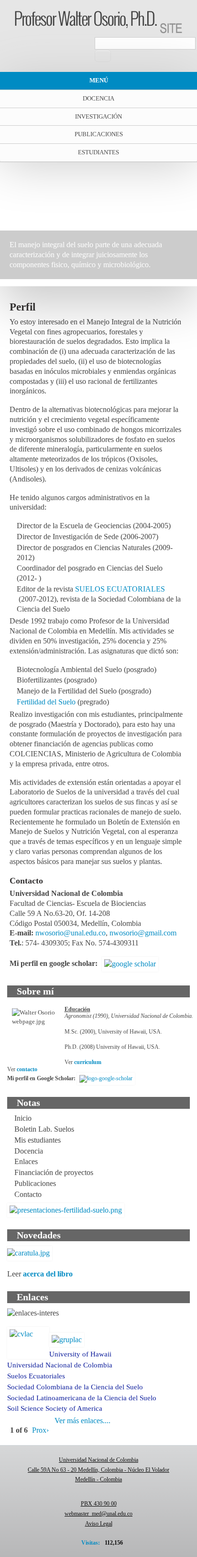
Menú (98, 80)
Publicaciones (99, 134)
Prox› (40, 1430)
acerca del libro (48, 1274)
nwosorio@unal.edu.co (70, 933)
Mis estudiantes (37, 1140)
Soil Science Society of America (54, 1408)
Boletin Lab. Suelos (44, 1129)
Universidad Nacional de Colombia (59, 1365)
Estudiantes (98, 152)
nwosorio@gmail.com (142, 933)
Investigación (98, 116)
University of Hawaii (80, 1354)
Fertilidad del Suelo (46, 702)
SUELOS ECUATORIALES (120, 589)
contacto (27, 1069)
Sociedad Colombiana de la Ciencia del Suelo (75, 1387)
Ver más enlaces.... (82, 1420)
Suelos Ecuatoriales (36, 1376)
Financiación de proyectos (53, 1172)
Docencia (98, 98)
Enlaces (26, 1161)
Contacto (28, 1194)
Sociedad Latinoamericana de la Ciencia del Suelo (81, 1398)
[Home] (98, 21)
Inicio (23, 1118)
